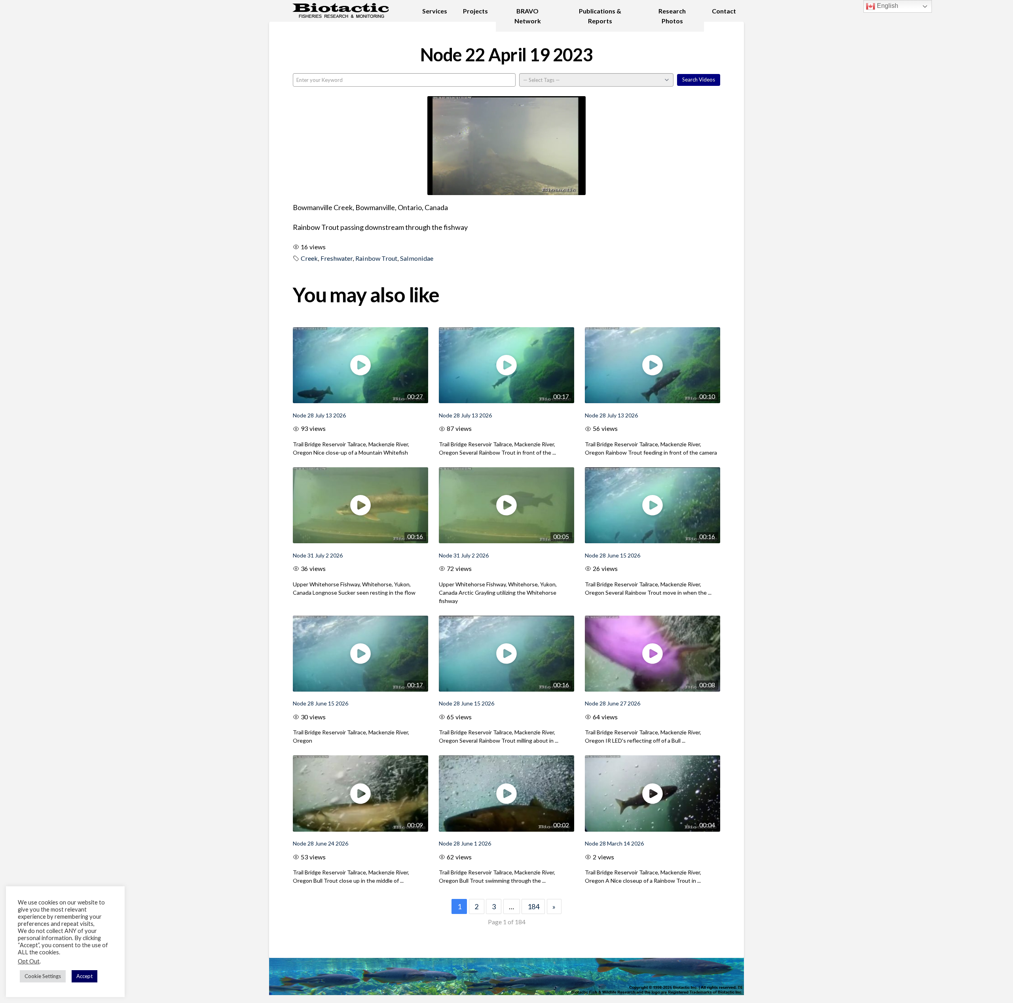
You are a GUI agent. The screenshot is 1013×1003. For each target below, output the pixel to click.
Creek (309, 258)
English (886, 5)
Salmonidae (416, 258)
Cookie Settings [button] (43, 976)
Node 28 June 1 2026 (465, 843)
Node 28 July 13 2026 (319, 415)
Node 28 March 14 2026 (614, 843)
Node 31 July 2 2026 (318, 555)
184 (533, 906)
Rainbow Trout (376, 258)
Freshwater (337, 258)
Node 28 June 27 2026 (612, 703)
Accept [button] (84, 976)
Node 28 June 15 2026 (612, 555)
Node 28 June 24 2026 (320, 843)
